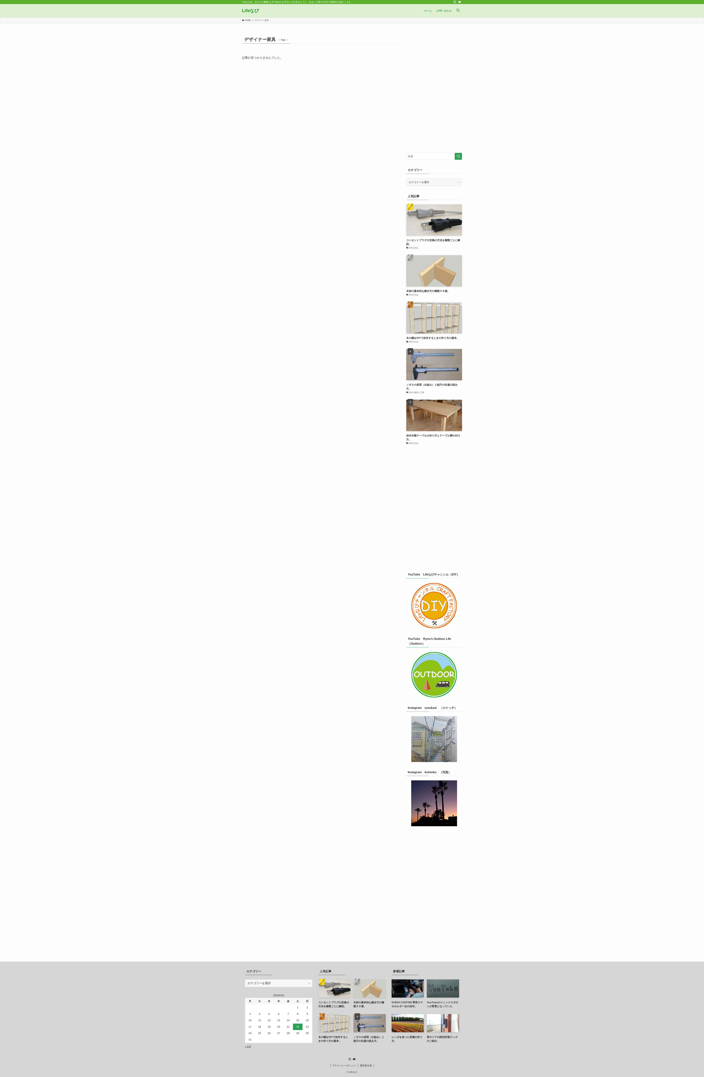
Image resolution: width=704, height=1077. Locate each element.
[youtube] (459, 2)
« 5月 (248, 1046)
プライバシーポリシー (344, 1065)
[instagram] (454, 2)
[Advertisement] (434, 90)
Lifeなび (250, 10)
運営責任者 (366, 1065)
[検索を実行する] (458, 156)
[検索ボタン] (458, 10)
